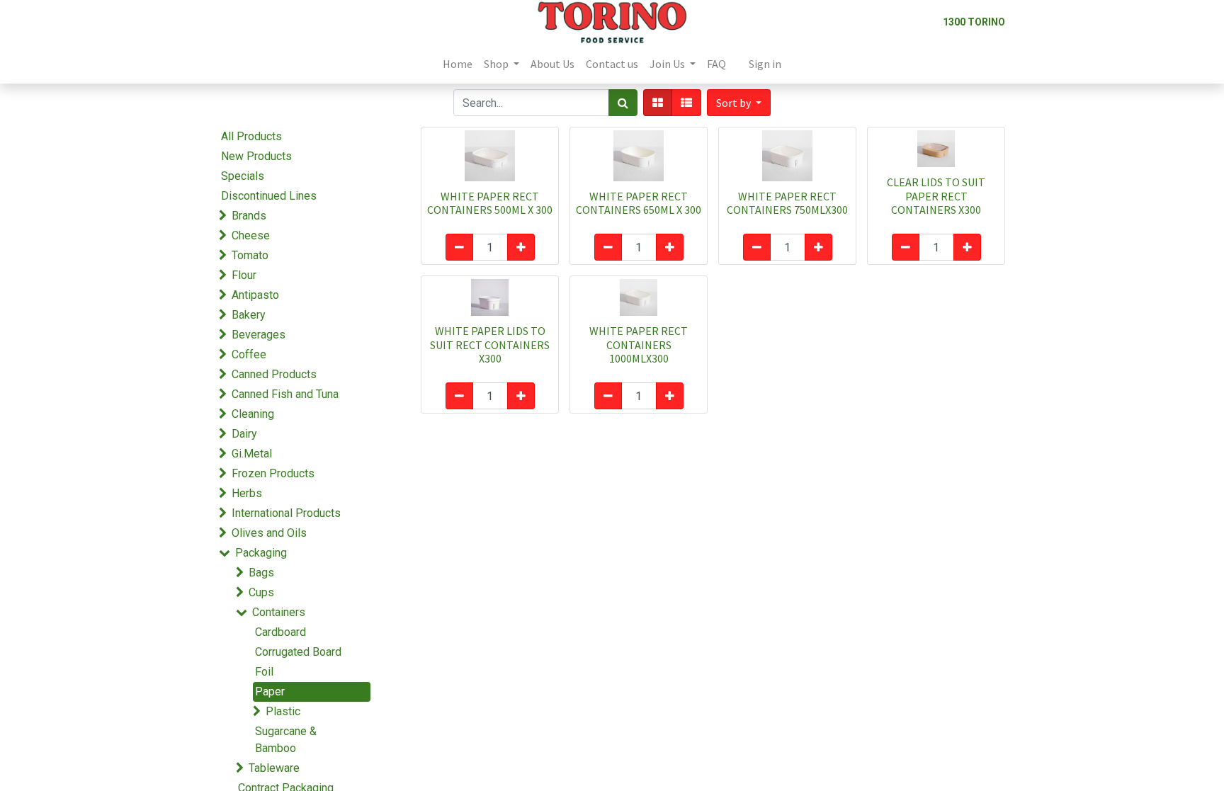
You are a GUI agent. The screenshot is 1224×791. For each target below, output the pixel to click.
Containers (278, 612)
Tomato (250, 255)
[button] (739, 102)
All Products (251, 136)
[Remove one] (459, 247)
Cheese (251, 235)
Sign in (765, 64)
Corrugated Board (298, 652)
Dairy (244, 433)
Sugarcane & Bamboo (286, 739)
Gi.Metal (252, 453)
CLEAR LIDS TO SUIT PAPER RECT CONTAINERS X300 (936, 195)
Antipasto (255, 295)
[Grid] (657, 102)
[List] (686, 102)
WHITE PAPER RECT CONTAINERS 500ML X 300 (489, 203)
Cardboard (280, 632)
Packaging (261, 552)
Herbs (247, 493)
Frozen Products (273, 473)
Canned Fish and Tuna (285, 394)
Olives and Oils (269, 533)
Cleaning (253, 414)
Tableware (274, 768)
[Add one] (521, 247)
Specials (242, 176)
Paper (270, 691)
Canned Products (274, 374)
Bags (261, 572)
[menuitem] (457, 64)
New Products (256, 156)
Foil (264, 671)
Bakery (249, 314)
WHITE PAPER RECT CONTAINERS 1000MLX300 (638, 344)
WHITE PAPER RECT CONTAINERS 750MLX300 (787, 203)
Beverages (258, 334)
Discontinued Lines (269, 196)
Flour (244, 275)
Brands (249, 215)
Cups (261, 592)
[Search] (623, 102)
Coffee (249, 354)
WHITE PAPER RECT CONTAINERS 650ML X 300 (638, 203)
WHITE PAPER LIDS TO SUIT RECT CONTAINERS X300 (490, 344)
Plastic (283, 711)
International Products (286, 513)
